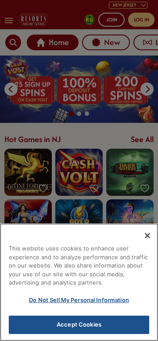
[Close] (147, 235)
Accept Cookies (79, 324)
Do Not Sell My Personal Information (79, 299)
